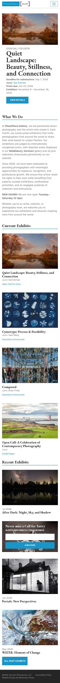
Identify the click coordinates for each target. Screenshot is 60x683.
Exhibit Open (8, 453)
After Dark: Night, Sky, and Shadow (26, 512)
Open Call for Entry (11, 284)
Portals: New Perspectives (19, 601)
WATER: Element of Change (21, 652)
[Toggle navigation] (54, 4)
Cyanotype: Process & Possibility (24, 332)
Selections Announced (13, 339)
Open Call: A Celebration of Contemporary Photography (21, 444)
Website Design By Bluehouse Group (18, 677)
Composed (9, 387)
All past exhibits (15, 661)
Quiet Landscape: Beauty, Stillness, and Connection (28, 274)
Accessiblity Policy (43, 675)
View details (17, 100)
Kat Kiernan (20, 82)
